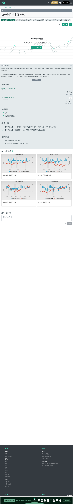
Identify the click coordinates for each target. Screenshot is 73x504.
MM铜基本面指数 (44, 202)
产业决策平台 (45, 454)
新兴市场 (7, 477)
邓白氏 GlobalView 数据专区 (50, 463)
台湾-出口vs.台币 (38, 20)
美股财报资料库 (46, 456)
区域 (6, 459)
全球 (6, 452)
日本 (6, 470)
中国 (6, 465)
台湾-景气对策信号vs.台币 (23, 20)
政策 (6, 479)
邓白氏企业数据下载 (47, 465)
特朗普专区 (8, 484)
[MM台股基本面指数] (18, 163)
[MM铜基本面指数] (54, 190)
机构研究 (44, 461)
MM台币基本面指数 (13, 14)
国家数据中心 (8, 456)
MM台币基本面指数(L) (8, 88)
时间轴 (7, 486)
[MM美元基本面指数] (18, 190)
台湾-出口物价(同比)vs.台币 (54, 20)
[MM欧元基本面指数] (54, 163)
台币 (5, 10)
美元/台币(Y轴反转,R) (7, 98)
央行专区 (7, 482)
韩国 (6, 472)
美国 (6, 461)
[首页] (2, 7)
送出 (69, 223)
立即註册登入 (36, 48)
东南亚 (7, 474)
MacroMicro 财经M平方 (3, 3)
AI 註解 (7, 65)
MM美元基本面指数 (9, 202)
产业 (43, 452)
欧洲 (6, 468)
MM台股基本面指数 (9, 175)
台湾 (6, 463)
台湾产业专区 (45, 458)
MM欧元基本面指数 (45, 175)
